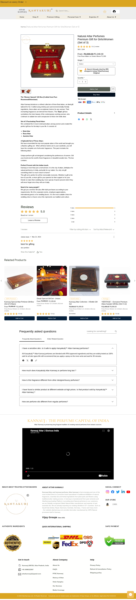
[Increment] (85, 82)
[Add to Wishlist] (113, 89)
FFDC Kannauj (58, 573)
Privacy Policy (95, 565)
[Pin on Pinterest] (83, 119)
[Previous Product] (1, 280)
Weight (81, 60)
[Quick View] (19, 281)
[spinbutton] (82, 82)
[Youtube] (128, 492)
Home (23, 27)
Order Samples (58, 582)
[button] (106, 11)
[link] (88, 47)
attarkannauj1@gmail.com (31, 574)
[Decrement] (79, 82)
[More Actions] (114, 237)
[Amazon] (107, 504)
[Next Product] (134, 280)
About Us (56, 565)
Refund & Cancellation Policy (100, 569)
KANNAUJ (22, 12)
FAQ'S (55, 569)
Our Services (57, 586)
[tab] (31, 339)
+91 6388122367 (25, 569)
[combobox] (96, 64)
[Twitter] (118, 492)
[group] (68, 293)
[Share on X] (91, 119)
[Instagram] (107, 492)
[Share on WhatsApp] (87, 119)
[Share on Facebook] (79, 119)
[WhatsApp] (19, 569)
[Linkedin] (123, 492)
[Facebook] (113, 492)
